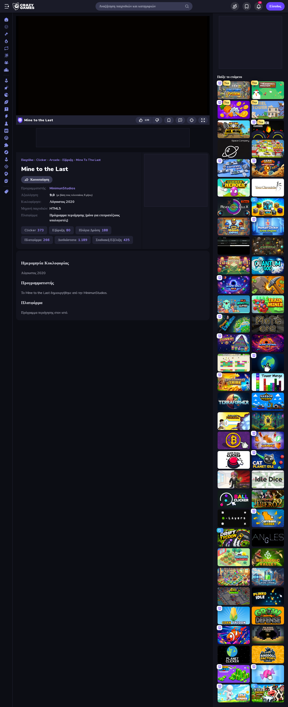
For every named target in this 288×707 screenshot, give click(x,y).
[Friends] (235, 6)
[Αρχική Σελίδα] (6, 19)
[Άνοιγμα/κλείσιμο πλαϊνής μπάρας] (7, 6)
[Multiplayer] (6, 62)
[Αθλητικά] (6, 102)
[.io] (6, 94)
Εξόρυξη (67, 160)
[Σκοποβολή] (6, 166)
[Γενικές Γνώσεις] (6, 109)
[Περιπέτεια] (6, 152)
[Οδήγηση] (6, 137)
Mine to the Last (88, 160)
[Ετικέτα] (6, 191)
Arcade (54, 160)
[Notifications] (258, 6)
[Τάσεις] (6, 41)
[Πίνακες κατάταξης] (6, 69)
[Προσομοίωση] (6, 159)
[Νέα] (6, 34)
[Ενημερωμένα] (6, 48)
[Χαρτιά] (6, 180)
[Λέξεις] (6, 130)
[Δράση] (6, 116)
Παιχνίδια (27, 160)
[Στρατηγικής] (6, 173)
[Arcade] (6, 80)
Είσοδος (275, 6)
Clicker (41, 160)
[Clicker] (6, 87)
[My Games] (246, 6)
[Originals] (6, 55)
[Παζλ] (6, 145)
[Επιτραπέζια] (6, 123)
